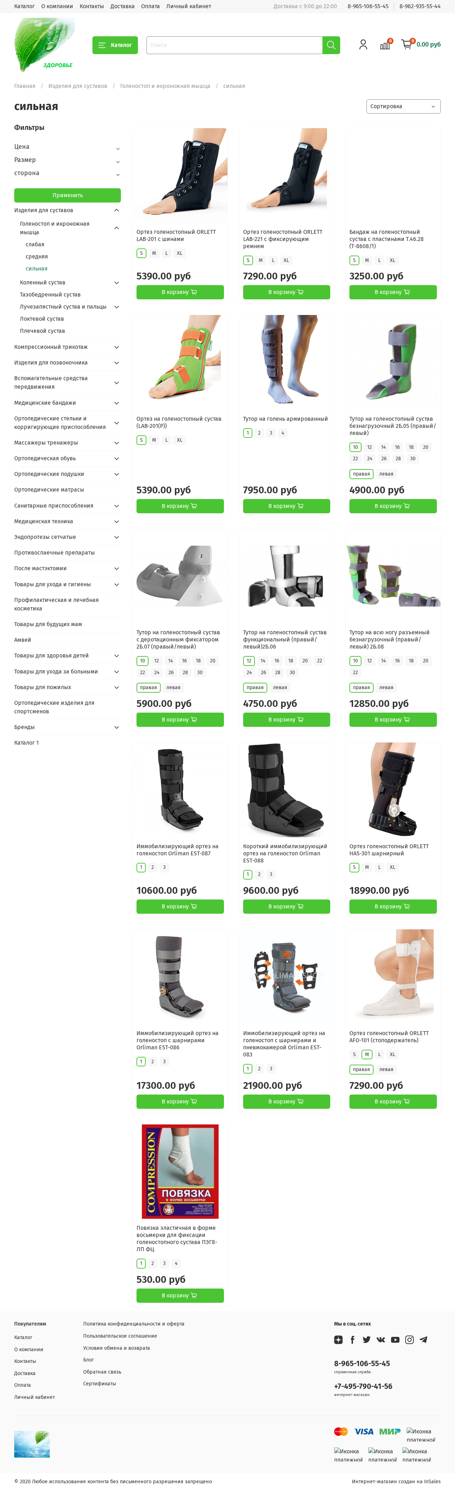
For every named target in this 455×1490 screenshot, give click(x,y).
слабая (35, 244)
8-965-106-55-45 (368, 6)
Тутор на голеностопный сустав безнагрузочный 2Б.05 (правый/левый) (392, 425)
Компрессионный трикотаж (51, 346)
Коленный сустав (42, 282)
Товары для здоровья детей (51, 655)
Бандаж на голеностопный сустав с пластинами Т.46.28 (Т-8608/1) (386, 239)
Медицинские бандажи (45, 402)
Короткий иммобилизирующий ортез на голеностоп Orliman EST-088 (285, 853)
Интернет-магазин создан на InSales (396, 1482)
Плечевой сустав (42, 330)
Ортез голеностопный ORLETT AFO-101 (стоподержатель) (389, 1037)
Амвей (22, 639)
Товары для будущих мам (48, 624)
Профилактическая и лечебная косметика (56, 604)
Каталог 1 (26, 742)
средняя (37, 256)
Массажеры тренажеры (46, 442)
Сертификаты (99, 1384)
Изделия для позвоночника (51, 362)
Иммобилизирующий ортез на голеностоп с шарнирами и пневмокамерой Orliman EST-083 (284, 1044)
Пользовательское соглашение (120, 1336)
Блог (88, 1360)
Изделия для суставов (77, 86)
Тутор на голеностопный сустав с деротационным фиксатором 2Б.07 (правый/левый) (178, 639)
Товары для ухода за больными (56, 671)
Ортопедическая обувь (45, 458)
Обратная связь (102, 1372)
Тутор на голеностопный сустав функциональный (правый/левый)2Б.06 (285, 639)
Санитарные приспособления (53, 505)
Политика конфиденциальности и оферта (133, 1324)
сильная (37, 268)
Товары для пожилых (42, 687)
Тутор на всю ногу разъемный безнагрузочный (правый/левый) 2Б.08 (389, 639)
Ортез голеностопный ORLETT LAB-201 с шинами (176, 235)
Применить (68, 195)
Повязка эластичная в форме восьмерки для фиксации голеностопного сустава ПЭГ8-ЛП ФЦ (176, 1238)
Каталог (24, 6)
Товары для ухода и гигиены (52, 584)
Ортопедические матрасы (49, 489)
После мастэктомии (40, 568)
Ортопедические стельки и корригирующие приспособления (60, 422)
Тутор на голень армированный (285, 418)
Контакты (92, 6)
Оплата (150, 6)
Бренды (24, 727)
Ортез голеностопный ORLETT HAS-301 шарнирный (389, 850)
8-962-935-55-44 (420, 6)
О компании (57, 6)
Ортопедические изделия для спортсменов (54, 707)
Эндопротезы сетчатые (45, 537)
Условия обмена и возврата (116, 1348)
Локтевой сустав (42, 318)
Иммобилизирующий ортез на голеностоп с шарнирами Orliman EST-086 (177, 1040)
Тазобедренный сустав (50, 294)
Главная (25, 86)
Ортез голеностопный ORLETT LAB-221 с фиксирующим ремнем (282, 239)
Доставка (123, 6)
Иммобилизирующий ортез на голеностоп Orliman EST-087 (177, 850)
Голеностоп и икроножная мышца (165, 86)
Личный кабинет (188, 6)
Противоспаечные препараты (54, 552)
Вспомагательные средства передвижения (51, 382)
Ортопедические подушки (49, 474)
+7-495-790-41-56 (363, 1386)
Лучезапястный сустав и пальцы (63, 306)
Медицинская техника (43, 521)
